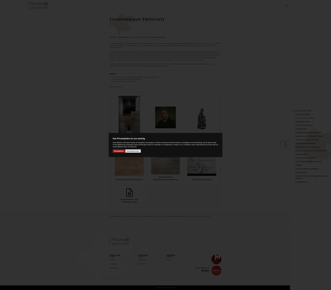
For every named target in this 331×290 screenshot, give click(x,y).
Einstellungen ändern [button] (133, 151)
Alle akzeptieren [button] (119, 151)
